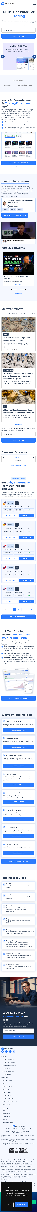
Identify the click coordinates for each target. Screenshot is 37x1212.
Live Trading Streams (9, 1065)
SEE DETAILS (10, 516)
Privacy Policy (15, 1131)
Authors (5, 1120)
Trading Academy (8, 1059)
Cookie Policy (25, 1131)
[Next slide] (33, 56)
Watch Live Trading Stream (15, 215)
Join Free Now (18, 36)
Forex (22, 313)
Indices (31, 313)
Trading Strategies (8, 1098)
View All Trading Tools (18, 861)
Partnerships (7, 1114)
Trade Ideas (6, 1068)
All (3, 313)
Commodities (11, 313)
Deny (10, 1205)
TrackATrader (7, 1074)
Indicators (6, 1089)
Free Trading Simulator (10, 1101)
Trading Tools (7, 1095)
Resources (4, 1077)
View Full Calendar (17, 465)
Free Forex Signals (8, 1071)
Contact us (6, 1117)
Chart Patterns (7, 1086)
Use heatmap (18, 785)
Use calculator (18, 730)
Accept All (21, 1205)
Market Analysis (7, 1080)
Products (4, 1056)
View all (17, 294)
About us (5, 1111)
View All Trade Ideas (18, 617)
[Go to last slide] (4, 56)
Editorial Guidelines (18, 1133)
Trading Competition (9, 1062)
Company (4, 1108)
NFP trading (6, 1104)
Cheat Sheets (7, 1092)
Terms (7, 1131)
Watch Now (18, 285)
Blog (4, 1083)
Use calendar (18, 853)
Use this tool (18, 766)
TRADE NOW (26, 516)
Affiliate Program (8, 1123)
